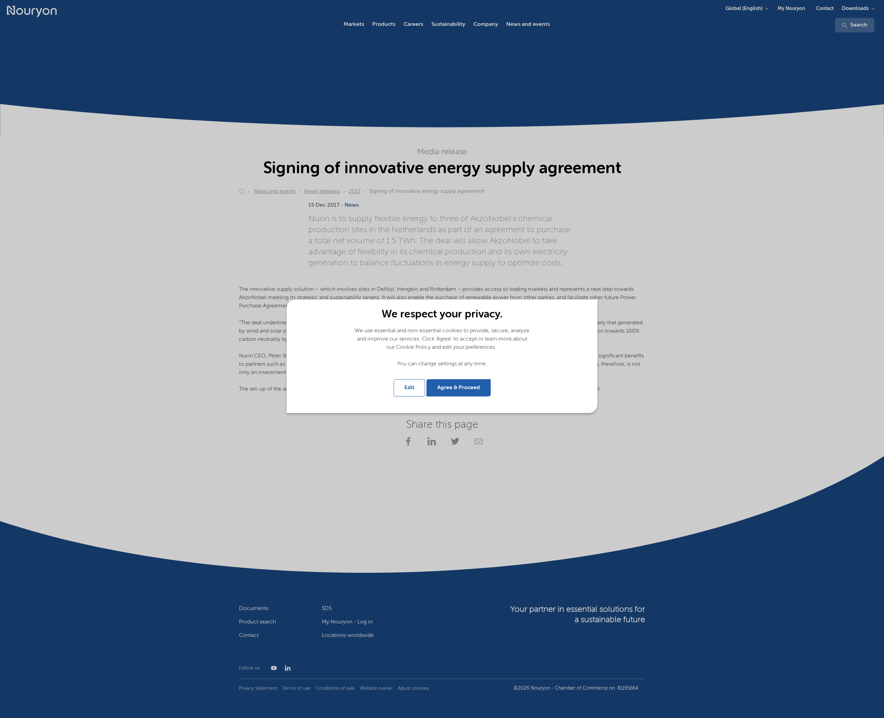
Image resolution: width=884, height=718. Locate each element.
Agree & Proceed (458, 388)
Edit (409, 388)
